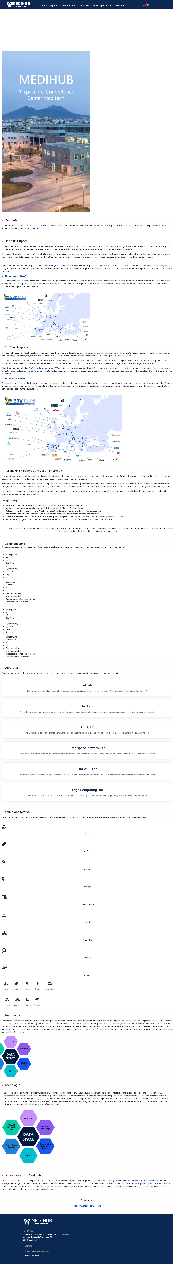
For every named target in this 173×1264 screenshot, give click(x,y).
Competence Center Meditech (35, 225)
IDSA (47, 1183)
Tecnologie (119, 5)
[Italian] (149, 6)
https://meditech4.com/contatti (87, 1206)
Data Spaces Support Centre (147, 1183)
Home (44, 5)
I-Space (53, 5)
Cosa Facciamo (68, 5)
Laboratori (84, 5)
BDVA (87, 1183)
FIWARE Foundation (123, 1183)
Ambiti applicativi (102, 5)
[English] (145, 4)
